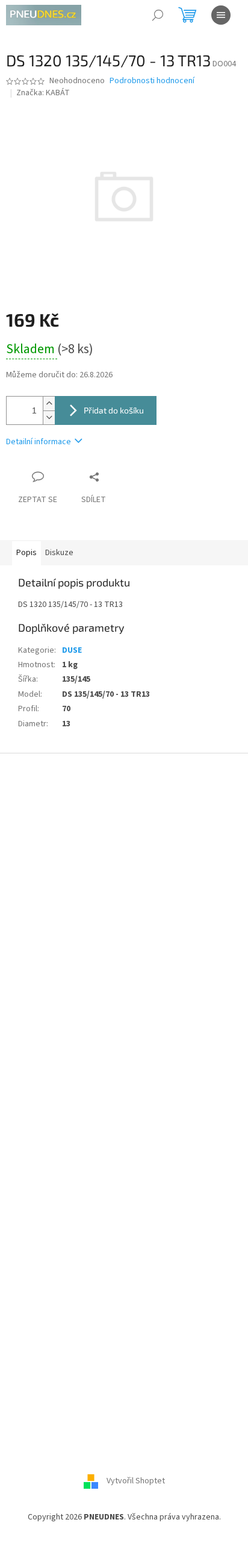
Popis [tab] (26, 553)
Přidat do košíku (114, 410)
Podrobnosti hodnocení (152, 81)
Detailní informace (38, 442)
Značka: (43, 93)
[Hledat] (158, 15)
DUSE (72, 650)
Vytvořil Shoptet (136, 1481)
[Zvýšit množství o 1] (49, 403)
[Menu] (221, 15)
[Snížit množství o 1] (49, 417)
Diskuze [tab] (59, 553)
